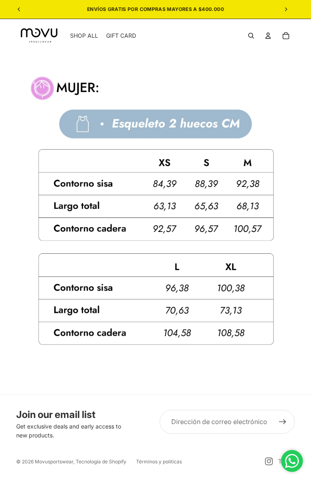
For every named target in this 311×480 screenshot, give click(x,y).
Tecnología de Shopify (101, 462)
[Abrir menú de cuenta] (268, 36)
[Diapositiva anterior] (19, 9)
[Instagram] (269, 461)
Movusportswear (54, 462)
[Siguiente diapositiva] (286, 9)
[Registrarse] (282, 422)
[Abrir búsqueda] (251, 36)
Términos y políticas (159, 462)
